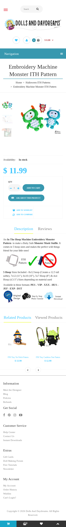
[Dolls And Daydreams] (33, 30)
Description (23, 229)
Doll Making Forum (13, 461)
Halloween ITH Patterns (38, 82)
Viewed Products (48, 317)
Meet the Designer (12, 390)
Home (19, 82)
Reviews (45, 229)
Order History (10, 489)
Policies (7, 398)
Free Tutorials (10, 465)
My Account (9, 485)
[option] (41, 118)
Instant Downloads (12, 440)
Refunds (7, 402)
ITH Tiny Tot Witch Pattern (18, 357)
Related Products (17, 317)
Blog (5, 394)
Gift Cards (8, 457)
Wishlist (7, 493)
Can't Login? (9, 497)
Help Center (9, 432)
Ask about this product (28, 198)
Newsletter (8, 469)
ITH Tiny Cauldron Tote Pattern (48, 357)
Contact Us (8, 436)
